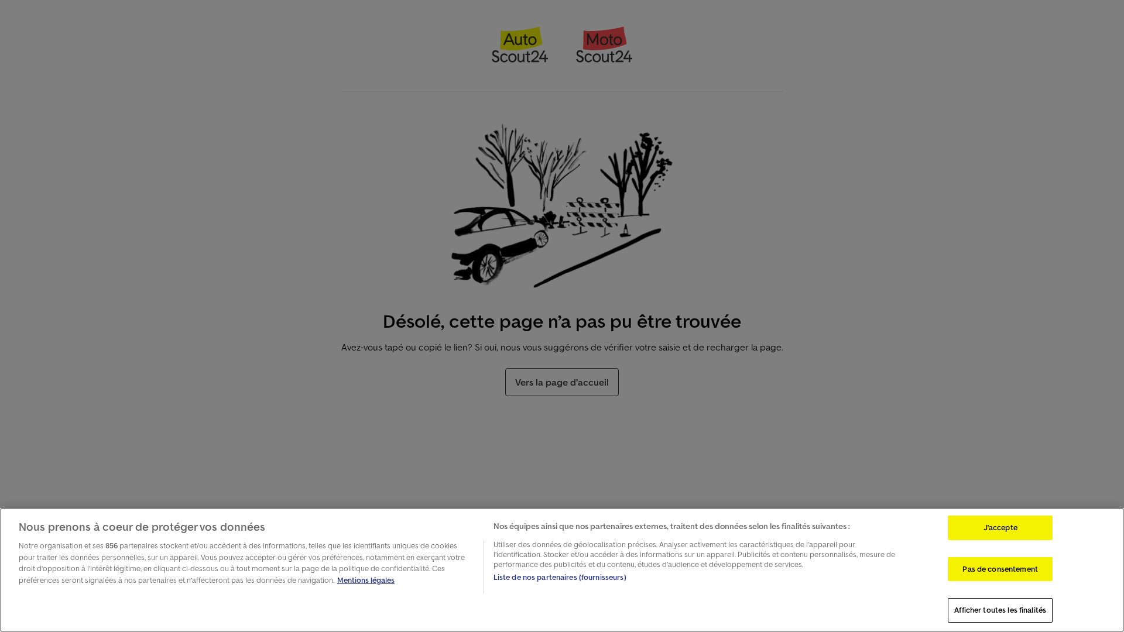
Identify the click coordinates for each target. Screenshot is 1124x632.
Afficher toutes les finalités (1000, 610)
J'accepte (1000, 528)
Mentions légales (366, 580)
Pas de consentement (999, 569)
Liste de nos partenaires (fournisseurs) (560, 577)
